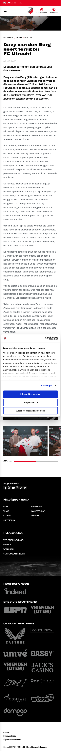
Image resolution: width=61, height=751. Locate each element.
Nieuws (19, 37)
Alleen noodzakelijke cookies (30, 411)
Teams (6, 511)
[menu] (5, 10)
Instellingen (46, 385)
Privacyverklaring (9, 736)
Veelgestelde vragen (13, 540)
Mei (31, 37)
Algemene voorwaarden (12, 739)
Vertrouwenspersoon (14, 553)
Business (35, 515)
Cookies (6, 732)
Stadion (6, 515)
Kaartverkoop (38, 511)
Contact (7, 544)
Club (5, 506)
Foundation (36, 506)
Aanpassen (28, 402)
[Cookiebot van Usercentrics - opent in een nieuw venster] (45, 338)
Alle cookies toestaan (30, 394)
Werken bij (8, 549)
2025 (26, 37)
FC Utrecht (8, 37)
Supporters (9, 520)
